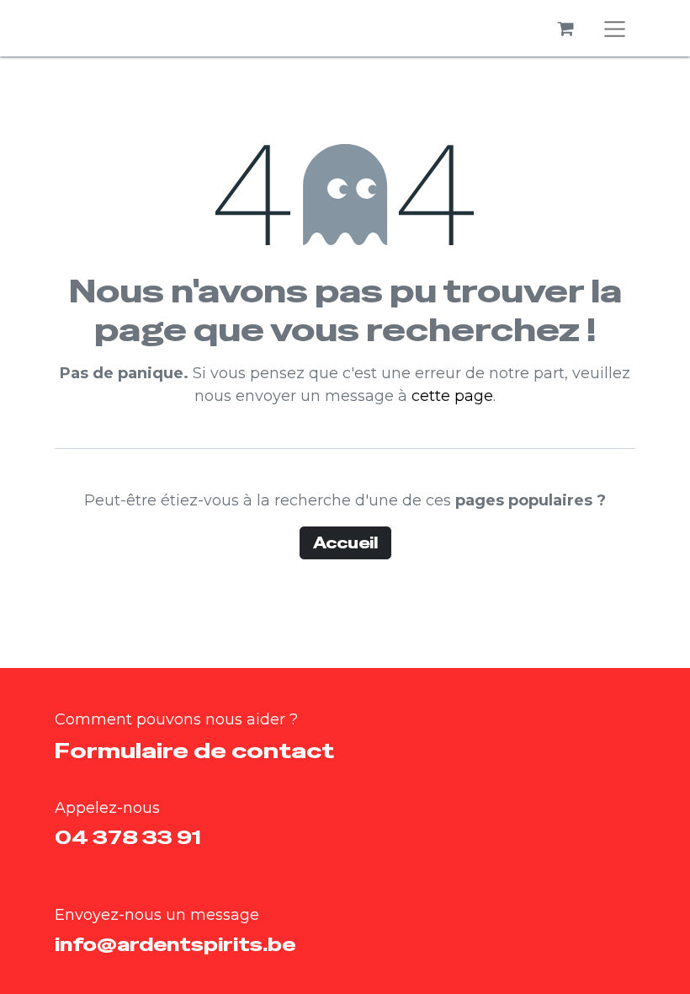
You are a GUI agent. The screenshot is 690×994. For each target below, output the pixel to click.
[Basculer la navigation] (615, 28)
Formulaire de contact (194, 750)
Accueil (345, 543)
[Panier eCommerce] (566, 29)
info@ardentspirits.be (175, 944)
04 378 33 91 (128, 837)
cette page (452, 396)
